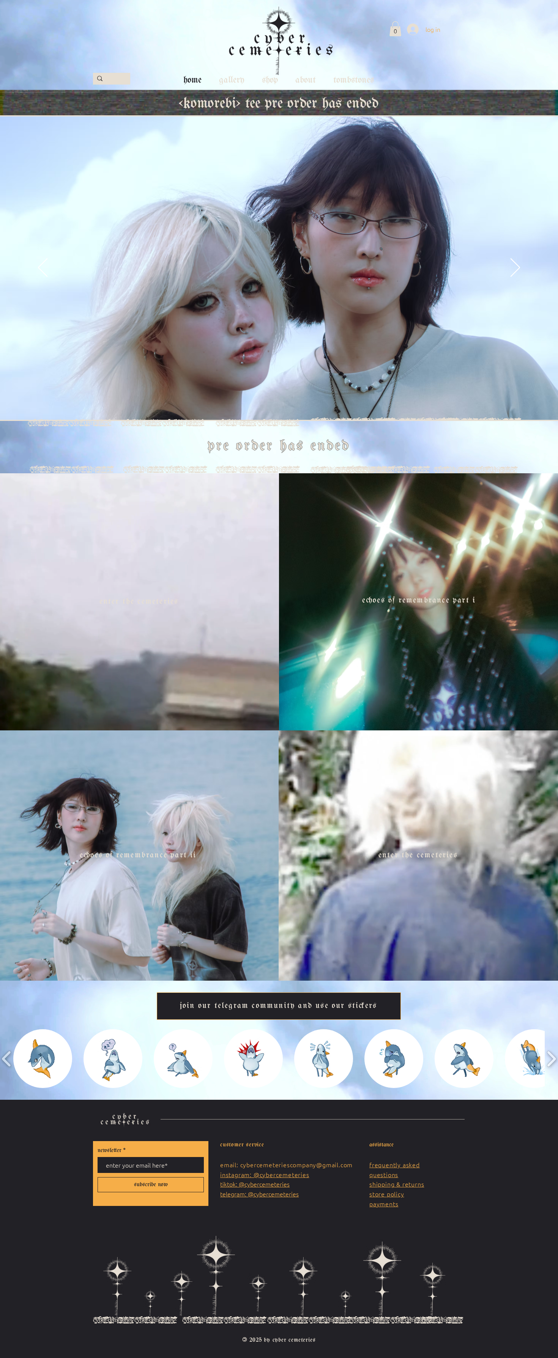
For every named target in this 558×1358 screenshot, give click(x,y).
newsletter (109, 1151)
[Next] (515, 268)
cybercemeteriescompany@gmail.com (296, 1164)
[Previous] (42, 268)
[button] (395, 28)
